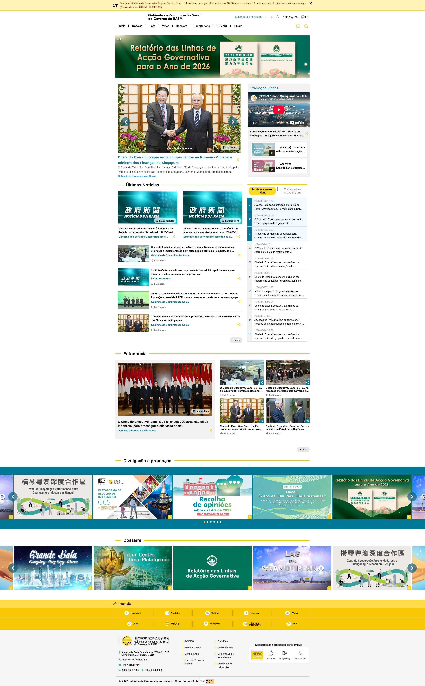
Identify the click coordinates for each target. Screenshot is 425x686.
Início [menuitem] (122, 26)
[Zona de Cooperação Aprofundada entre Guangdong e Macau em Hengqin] (372, 568)
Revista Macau (192, 647)
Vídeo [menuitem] (165, 26)
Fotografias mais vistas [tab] (292, 191)
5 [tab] (217, 522)
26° (295, 17)
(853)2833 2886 (130, 670)
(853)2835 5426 (154, 670)
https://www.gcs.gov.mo (134, 659)
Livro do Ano (191, 653)
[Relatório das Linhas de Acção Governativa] (212, 568)
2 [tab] (207, 522)
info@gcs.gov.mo (132, 665)
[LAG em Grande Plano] (292, 568)
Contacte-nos (225, 647)
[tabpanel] (212, 497)
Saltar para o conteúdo (248, 16)
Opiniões (223, 641)
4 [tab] (214, 522)
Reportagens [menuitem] (201, 26)
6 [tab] (220, 522)
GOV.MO (189, 641)
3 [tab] (210, 522)
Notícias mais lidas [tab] (262, 191)
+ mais (236, 340)
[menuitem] (137, 26)
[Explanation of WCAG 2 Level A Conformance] (207, 681)
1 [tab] (204, 522)
